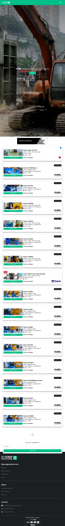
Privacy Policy (5, 491)
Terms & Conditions (7, 488)
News (3, 477)
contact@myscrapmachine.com (12, 505)
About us (4, 494)
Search (32, 73)
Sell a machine (5, 471)
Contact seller (13, 157)
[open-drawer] (60, 2)
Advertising (4, 474)
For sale (3, 468)
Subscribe (32, 450)
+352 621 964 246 (8, 509)
